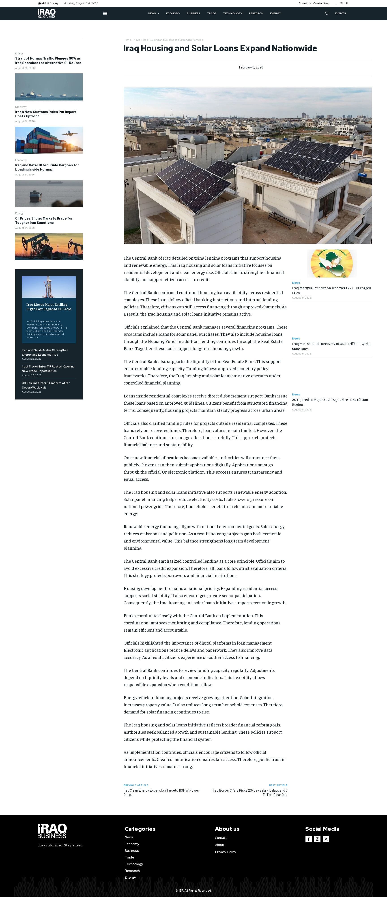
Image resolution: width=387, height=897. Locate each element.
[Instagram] (341, 3)
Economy (21, 106)
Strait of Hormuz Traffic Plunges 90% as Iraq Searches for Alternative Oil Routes (48, 60)
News (137, 39)
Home (127, 39)
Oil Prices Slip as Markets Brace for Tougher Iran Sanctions (44, 220)
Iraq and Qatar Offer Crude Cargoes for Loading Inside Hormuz (47, 167)
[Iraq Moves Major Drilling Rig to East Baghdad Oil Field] (49, 287)
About (219, 844)
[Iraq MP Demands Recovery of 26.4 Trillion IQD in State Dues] (332, 319)
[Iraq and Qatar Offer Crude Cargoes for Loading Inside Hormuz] (49, 193)
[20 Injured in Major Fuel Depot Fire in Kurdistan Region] (332, 375)
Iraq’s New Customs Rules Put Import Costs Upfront (45, 113)
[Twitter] (346, 3)
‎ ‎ (26, 314)
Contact (221, 837)
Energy (19, 53)
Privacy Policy (225, 852)
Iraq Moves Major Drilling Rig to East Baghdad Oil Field (48, 306)
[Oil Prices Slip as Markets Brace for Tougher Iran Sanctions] (49, 246)
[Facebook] (336, 3)
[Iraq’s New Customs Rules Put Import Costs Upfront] (49, 140)
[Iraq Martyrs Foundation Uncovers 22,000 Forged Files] (332, 264)
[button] (327, 13)
